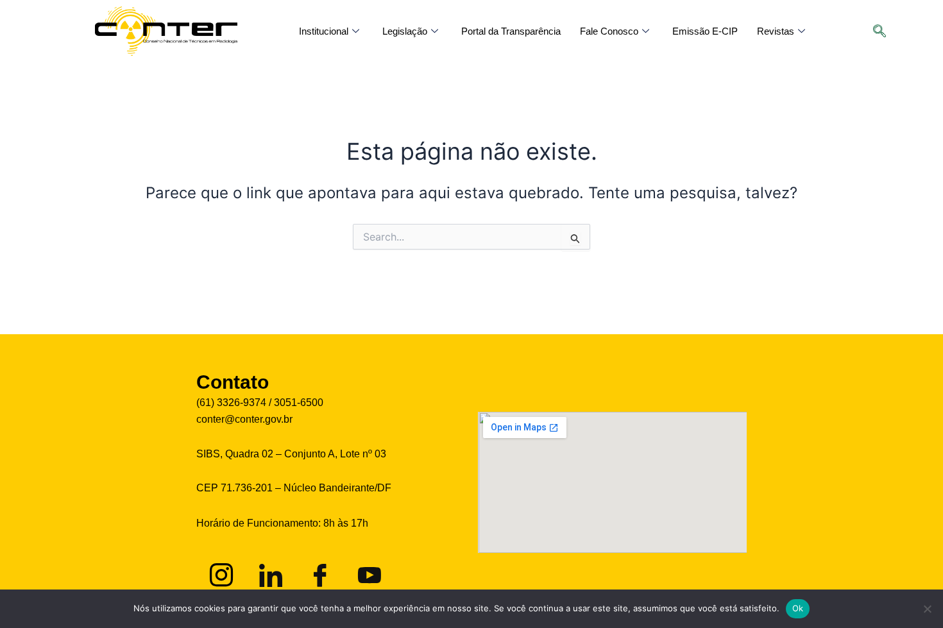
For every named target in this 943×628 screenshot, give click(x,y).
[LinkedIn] (268, 572)
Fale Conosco (609, 31)
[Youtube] (367, 572)
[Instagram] (219, 572)
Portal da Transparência (511, 31)
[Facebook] (318, 572)
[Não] (927, 608)
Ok (798, 608)
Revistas (775, 31)
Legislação (404, 31)
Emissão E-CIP (705, 31)
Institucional (323, 31)
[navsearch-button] (886, 32)
